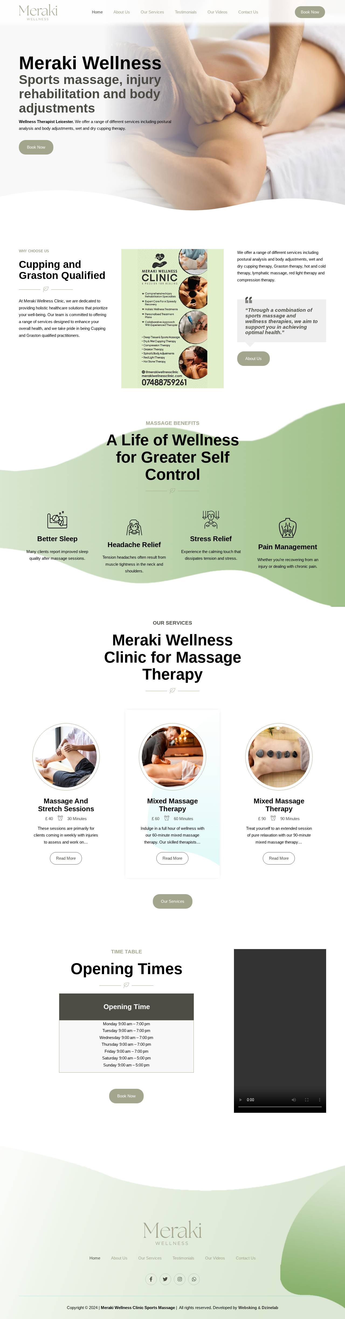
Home (97, 12)
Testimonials (186, 12)
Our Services (152, 12)
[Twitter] (165, 1279)
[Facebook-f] (151, 1279)
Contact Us (248, 12)
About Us (121, 12)
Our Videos (217, 12)
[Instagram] (179, 1279)
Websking (248, 1307)
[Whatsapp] (194, 1279)
